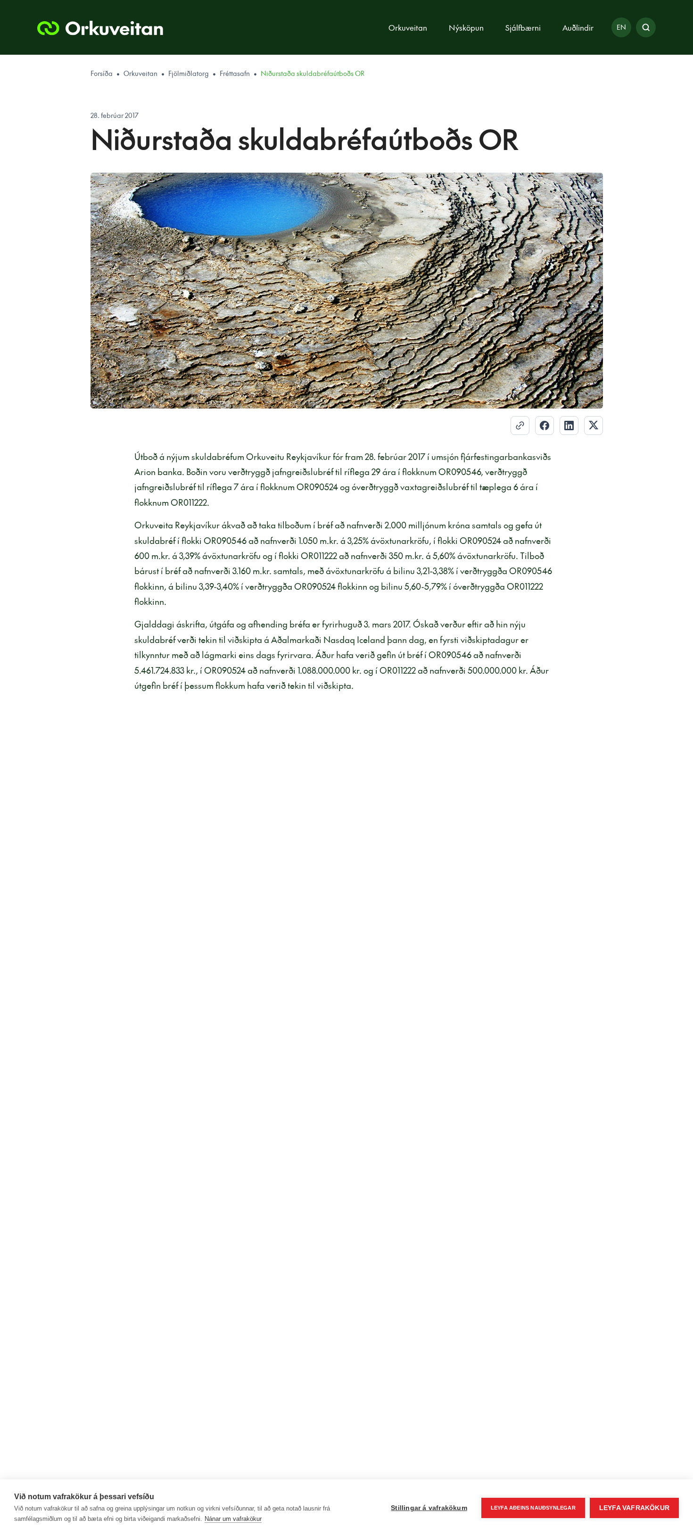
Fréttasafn (235, 73)
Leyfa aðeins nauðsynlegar (533, 1508)
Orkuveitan (140, 73)
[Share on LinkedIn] (569, 425)
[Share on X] (593, 425)
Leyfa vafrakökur (634, 1507)
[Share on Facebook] (544, 425)
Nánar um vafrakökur (233, 1518)
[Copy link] (520, 425)
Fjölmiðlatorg (188, 73)
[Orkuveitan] (100, 27)
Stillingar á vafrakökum (429, 1507)
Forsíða (102, 73)
